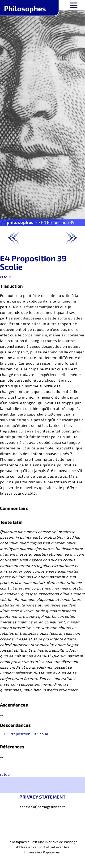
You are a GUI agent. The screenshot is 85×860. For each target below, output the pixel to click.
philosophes (20, 222)
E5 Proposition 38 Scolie (26, 734)
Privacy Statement (42, 796)
